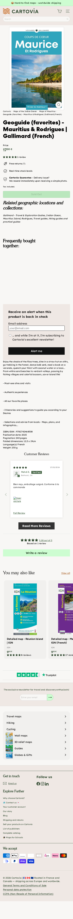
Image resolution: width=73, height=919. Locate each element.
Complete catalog (11, 833)
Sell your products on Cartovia (17, 824)
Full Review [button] (19, 513)
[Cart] (59, 11)
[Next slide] (67, 495)
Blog (5, 815)
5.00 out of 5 (45, 540)
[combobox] (36, 19)
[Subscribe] (50, 697)
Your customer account (14, 807)
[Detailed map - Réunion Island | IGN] (25, 619)
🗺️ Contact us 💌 (11, 802)
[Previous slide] (6, 495)
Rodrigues (26, 218)
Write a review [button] (36, 553)
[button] (10, 157)
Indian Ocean (53, 215)
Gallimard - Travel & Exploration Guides (24, 215)
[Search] (67, 19)
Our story (7, 811)
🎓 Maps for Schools (13, 837)
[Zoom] (58, 104)
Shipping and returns (13, 820)
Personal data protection (17, 889)
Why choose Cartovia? (14, 798)
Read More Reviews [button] (36, 526)
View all (65, 573)
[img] (20, 467)
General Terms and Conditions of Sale (24, 885)
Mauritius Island (11, 218)
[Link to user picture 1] (17, 501)
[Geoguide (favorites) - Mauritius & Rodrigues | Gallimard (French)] (36, 269)
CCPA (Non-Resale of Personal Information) (28, 893)
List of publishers (11, 828)
